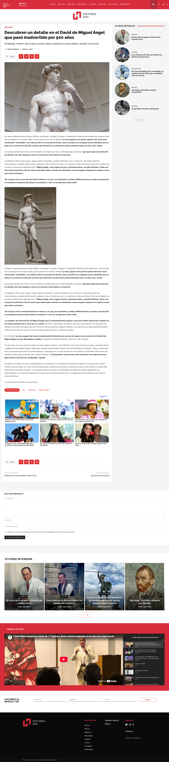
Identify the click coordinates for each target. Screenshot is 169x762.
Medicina (70, 4)
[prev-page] (81, 615)
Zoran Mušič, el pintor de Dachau (145, 109)
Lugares (92, 4)
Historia (102, 4)
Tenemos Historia (112, 720)
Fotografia (113, 4)
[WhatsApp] (37, 56)
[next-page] (87, 615)
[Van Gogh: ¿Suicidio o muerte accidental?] (122, 90)
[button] (153, 4)
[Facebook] (159, 3)
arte (23, 390)
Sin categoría (136, 68)
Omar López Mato (24, 607)
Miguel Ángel (44, 390)
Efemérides (125, 4)
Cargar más (139, 120)
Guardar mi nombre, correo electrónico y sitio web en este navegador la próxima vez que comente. (41, 532)
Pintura (61, 4)
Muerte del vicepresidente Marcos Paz (20, 476)
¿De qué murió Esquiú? (100, 476)
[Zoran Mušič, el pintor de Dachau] (122, 107)
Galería (107, 724)
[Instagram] (163, 3)
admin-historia (13, 49)
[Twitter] (167, 3)
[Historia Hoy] (84, 16)
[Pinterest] (31, 56)
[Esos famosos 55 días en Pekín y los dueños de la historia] (122, 54)
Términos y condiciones (132, 738)
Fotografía (88, 746)
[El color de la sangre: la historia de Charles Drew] (122, 37)
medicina (32, 390)
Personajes (82, 4)
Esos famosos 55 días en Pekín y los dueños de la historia (147, 56)
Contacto (129, 731)
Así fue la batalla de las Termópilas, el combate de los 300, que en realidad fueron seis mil (147, 73)
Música (53, 4)
